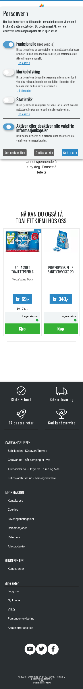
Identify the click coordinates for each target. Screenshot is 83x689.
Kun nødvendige (14, 152)
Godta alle (70, 152)
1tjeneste (23, 62)
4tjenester (23, 90)
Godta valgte (44, 152)
